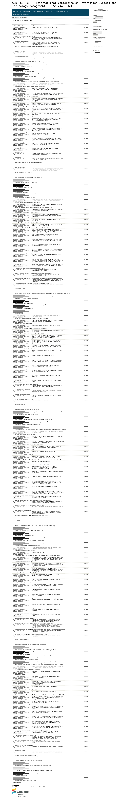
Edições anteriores (66, 9)
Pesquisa (42, 9)
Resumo (86, 27)
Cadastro (34, 9)
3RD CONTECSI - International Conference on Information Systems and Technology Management (21, 28)
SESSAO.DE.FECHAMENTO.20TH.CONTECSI (22, 14)
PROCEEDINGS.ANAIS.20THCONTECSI (21, 12)
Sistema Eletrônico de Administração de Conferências (100, 10)
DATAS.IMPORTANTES (38, 11)
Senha (94, 18)
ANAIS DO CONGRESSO (99, 38)
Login (94, 17)
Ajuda (94, 12)
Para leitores (97, 52)
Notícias (77, 9)
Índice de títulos (23, 17)
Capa (14, 9)
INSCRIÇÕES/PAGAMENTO (62, 11)
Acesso (26, 9)
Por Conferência (98, 41)
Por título (96, 42)
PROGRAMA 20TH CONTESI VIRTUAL (41, 12)
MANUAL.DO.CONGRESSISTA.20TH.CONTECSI (62, 12)
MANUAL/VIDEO (49, 11)
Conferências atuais (53, 9)
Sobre (19, 9)
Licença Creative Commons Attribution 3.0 (36, 786)
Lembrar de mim (98, 20)
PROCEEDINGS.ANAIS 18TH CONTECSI (21, 11)
